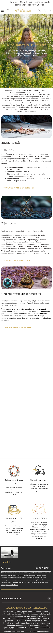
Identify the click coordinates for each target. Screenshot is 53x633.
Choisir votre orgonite (18, 327)
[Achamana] (23, 10)
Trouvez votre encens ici (19, 188)
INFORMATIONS (11, 598)
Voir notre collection (17, 260)
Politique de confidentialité (9, 585)
